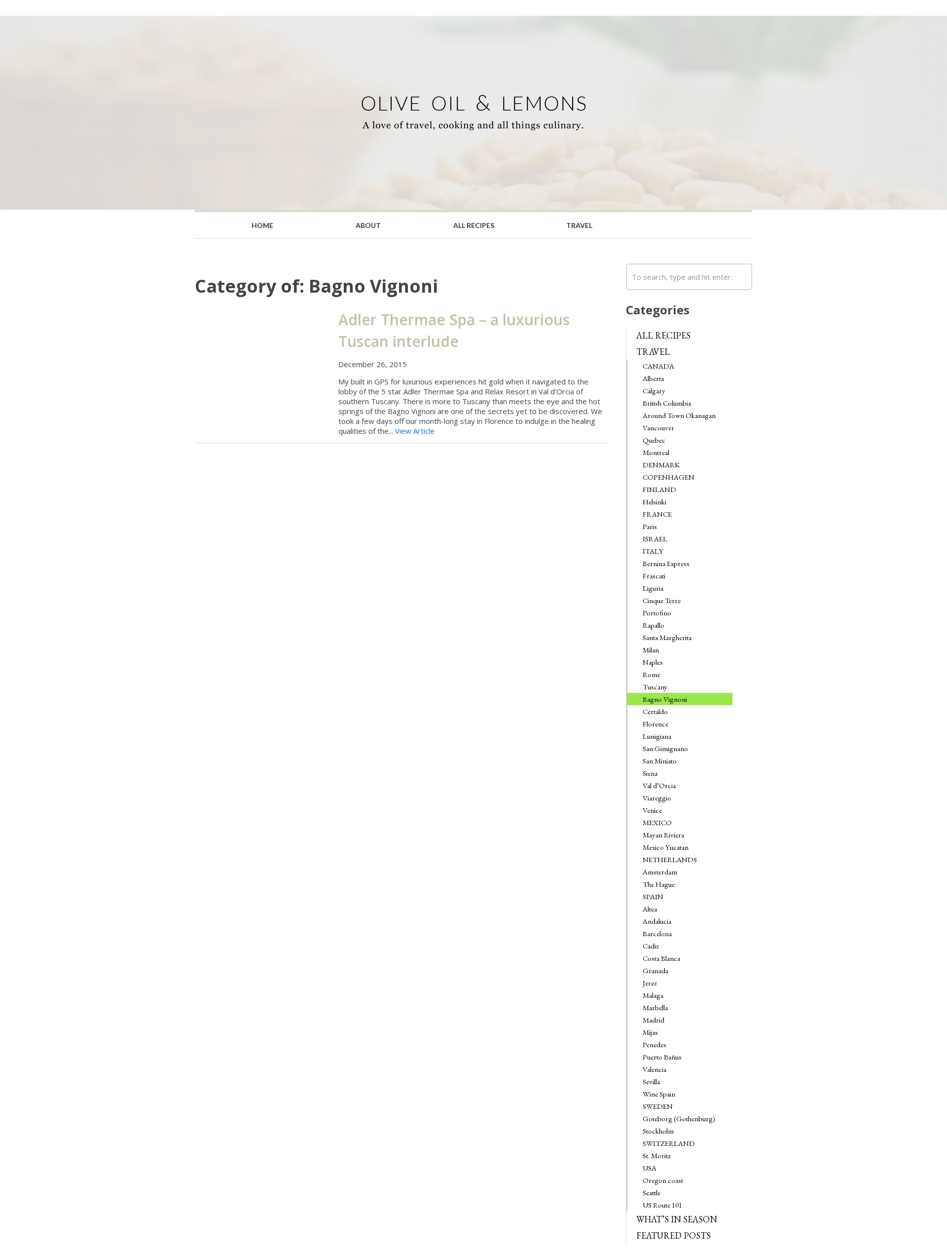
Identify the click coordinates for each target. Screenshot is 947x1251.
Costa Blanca (661, 958)
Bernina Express (666, 563)
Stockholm (658, 1131)
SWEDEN (658, 1106)
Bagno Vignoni (665, 699)
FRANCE (657, 514)
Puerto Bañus (662, 1056)
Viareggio (657, 797)
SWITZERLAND (669, 1143)
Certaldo (655, 711)
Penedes (654, 1044)
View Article (415, 431)
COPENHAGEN (668, 477)
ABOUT (368, 225)
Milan (651, 649)
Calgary (654, 390)
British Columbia (667, 403)
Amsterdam (660, 871)
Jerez (650, 982)
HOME (262, 225)
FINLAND (659, 489)
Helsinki (654, 501)
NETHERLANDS (670, 859)
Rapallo (653, 625)
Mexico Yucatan (666, 847)
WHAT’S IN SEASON (676, 1219)
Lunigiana (657, 736)
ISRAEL (655, 538)
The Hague (659, 884)
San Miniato (660, 760)
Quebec (654, 440)
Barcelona (657, 933)
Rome (651, 674)
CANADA (658, 366)
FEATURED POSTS (673, 1235)
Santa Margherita (667, 637)
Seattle (651, 1192)
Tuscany (655, 686)
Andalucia (657, 921)
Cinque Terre (662, 600)
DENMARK (661, 464)
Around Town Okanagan (679, 415)
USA (649, 1168)
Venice (652, 810)
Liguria (653, 588)
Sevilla (651, 1081)
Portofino (657, 612)
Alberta (653, 378)
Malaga (653, 995)
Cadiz (651, 945)
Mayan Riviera (663, 834)
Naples (653, 662)
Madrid (653, 1019)
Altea (650, 908)
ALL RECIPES (473, 225)
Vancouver (658, 427)
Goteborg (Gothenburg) (679, 1118)
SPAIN (653, 896)
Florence (655, 723)
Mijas (650, 1032)
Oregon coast (663, 1180)
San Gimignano (665, 748)
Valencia (654, 1069)
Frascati (654, 575)
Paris (650, 526)
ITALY (653, 551)
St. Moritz (657, 1155)
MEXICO (657, 822)
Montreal (656, 452)
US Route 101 (662, 1205)
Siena (650, 773)
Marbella (655, 1007)
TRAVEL (579, 225)
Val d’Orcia (659, 785)
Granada (655, 970)
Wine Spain (659, 1094)
